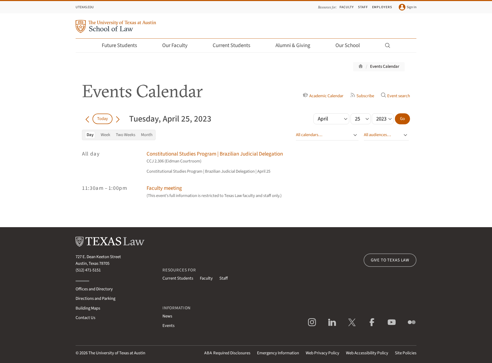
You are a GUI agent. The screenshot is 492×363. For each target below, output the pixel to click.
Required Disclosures (227, 353)
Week (105, 135)
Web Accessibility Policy (367, 353)
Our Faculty (175, 45)
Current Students (231, 45)
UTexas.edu (85, 7)
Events (168, 326)
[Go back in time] (87, 119)
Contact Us (85, 318)
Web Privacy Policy (322, 353)
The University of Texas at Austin (116, 353)
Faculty (347, 7)
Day (90, 135)
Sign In (411, 7)
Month (146, 135)
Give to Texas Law (390, 260)
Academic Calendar (326, 96)
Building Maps (88, 308)
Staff (363, 7)
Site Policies (405, 353)
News (167, 316)
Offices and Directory (94, 289)
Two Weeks (125, 135)
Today (102, 119)
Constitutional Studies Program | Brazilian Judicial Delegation (215, 154)
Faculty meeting (164, 188)
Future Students (119, 45)
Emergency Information (278, 353)
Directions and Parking (95, 298)
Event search (398, 96)
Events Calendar (384, 66)
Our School (347, 45)
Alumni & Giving (292, 45)
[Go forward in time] (117, 119)
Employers (382, 7)
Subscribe (365, 96)
